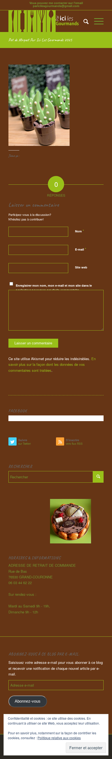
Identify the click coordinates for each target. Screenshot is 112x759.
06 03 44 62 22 (20, 582)
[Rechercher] (83, 21)
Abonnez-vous (28, 701)
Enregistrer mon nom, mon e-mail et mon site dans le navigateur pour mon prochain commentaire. (54, 287)
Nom (79, 230)
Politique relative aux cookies (59, 737)
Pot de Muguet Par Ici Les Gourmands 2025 (40, 40)
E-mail (80, 249)
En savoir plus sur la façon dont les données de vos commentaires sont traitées (52, 364)
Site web (81, 267)
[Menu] (96, 21)
